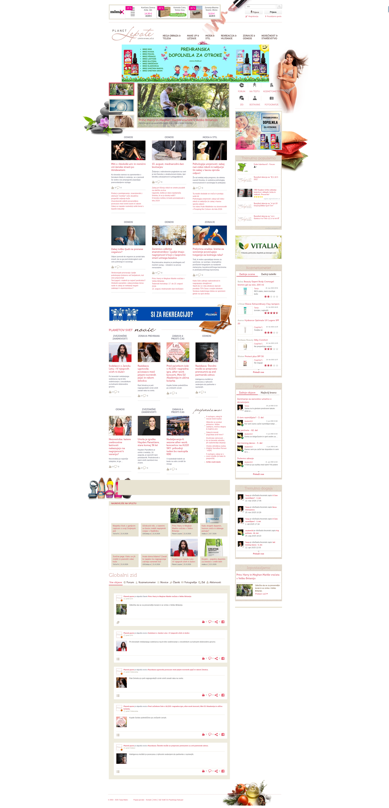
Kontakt (148, 800)
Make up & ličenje (193, 37)
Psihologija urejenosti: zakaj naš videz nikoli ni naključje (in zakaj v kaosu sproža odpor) (209, 168)
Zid (203, 582)
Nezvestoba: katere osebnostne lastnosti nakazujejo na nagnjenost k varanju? (120, 447)
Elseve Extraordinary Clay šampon (258, 304)
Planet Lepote (134, 33)
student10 (248, 421)
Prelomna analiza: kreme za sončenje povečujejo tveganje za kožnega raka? (208, 251)
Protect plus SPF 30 (251, 356)
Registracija (253, 16)
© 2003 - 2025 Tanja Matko (118, 800)
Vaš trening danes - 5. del (249, 443)
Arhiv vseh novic (213, 462)
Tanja (256, 288)
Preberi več (260, 594)
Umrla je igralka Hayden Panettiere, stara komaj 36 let (149, 442)
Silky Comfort (253, 340)
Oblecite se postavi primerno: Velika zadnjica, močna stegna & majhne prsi (216, 425)
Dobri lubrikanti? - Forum (264, 164)
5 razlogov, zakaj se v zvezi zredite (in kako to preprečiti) (215, 456)
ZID (241, 104)
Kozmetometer (147, 582)
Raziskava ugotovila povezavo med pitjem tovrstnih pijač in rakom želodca (147, 373)
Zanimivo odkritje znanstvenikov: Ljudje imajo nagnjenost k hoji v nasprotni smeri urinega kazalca (168, 253)
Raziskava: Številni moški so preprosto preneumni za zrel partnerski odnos (206, 370)
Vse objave (115, 582)
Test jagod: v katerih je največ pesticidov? (128, 280)
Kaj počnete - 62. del (247, 430)
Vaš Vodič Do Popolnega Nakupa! (171, 800)
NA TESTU (255, 91)
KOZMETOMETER (271, 91)
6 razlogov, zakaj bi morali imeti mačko (214, 417)
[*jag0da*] (258, 327)
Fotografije (190, 582)
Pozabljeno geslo (274, 16)
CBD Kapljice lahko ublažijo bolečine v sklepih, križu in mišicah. (265, 192)
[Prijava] (248, 12)
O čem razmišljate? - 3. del (250, 417)
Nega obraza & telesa (172, 37)
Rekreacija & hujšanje (229, 37)
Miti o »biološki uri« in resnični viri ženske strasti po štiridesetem (128, 167)
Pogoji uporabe (138, 800)
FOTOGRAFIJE (272, 104)
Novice (164, 582)
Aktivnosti (215, 582)
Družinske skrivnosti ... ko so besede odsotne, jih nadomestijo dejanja (215, 440)
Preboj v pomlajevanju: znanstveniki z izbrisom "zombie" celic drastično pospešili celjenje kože (126, 196)
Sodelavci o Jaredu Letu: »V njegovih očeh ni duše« (120, 368)
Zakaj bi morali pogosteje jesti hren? (215, 433)
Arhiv (155, 800)
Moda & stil (210, 37)
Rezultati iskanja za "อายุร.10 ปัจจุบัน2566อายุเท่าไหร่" (265, 204)
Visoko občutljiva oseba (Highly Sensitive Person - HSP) (216, 448)
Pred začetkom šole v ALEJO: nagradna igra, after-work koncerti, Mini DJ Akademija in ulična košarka (178, 373)
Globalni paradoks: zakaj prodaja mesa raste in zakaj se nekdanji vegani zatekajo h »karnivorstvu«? (127, 285)
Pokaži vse (258, 372)
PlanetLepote (129, 596)
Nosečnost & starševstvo (270, 37)
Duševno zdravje (245, 458)
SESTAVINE (254, 104)
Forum (130, 582)
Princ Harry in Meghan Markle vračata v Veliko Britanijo (169, 596)
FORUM (241, 91)
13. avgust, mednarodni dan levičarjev (167, 289)
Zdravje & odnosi (249, 37)
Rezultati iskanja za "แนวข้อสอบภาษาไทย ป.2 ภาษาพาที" (266, 217)
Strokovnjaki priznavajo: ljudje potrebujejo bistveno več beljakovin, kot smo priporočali (127, 275)
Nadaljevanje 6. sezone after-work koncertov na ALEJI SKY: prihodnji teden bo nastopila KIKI (178, 447)
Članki (176, 582)
